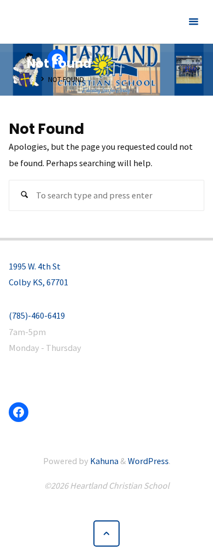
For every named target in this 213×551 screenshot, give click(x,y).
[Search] (24, 195)
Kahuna (103, 460)
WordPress (148, 460)
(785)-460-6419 (37, 315)
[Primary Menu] (193, 22)
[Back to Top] (106, 533)
